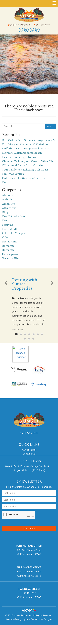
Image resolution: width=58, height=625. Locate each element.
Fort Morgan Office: (29, 545)
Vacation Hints (11, 258)
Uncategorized (11, 254)
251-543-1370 (42, 25)
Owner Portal (29, 449)
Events (6, 220)
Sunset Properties (29, 14)
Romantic (8, 245)
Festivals (7, 224)
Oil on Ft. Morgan (13, 233)
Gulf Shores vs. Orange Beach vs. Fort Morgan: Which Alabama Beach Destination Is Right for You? (26, 153)
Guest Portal (29, 453)
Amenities (8, 203)
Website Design (14, 619)
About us (8, 195)
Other (6, 237)
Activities (8, 199)
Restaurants (9, 241)
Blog (5, 212)
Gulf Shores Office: (29, 567)
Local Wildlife (11, 229)
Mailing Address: (29, 588)
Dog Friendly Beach (14, 216)
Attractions (9, 208)
